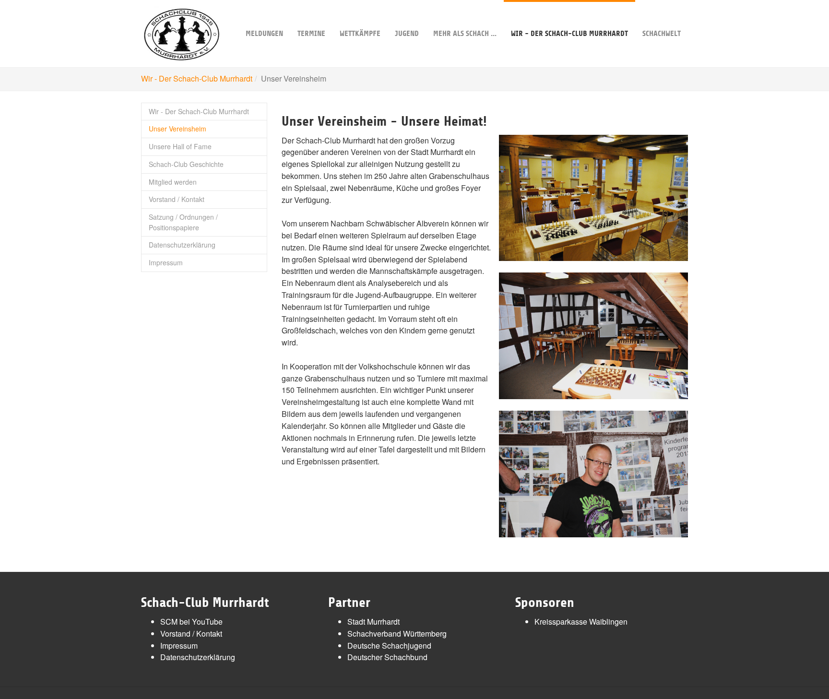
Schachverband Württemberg (397, 633)
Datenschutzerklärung (182, 244)
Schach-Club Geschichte (186, 164)
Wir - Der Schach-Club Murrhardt (569, 33)
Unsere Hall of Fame (180, 146)
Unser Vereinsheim (177, 128)
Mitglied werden (173, 182)
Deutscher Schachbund (387, 657)
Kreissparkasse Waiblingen (581, 621)
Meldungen (264, 33)
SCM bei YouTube (191, 621)
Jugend (407, 33)
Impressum (166, 262)
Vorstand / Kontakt (176, 199)
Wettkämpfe (360, 33)
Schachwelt (661, 33)
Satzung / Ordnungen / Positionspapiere (183, 222)
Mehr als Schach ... (465, 33)
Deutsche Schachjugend (389, 645)
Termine (311, 33)
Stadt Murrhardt (373, 621)
